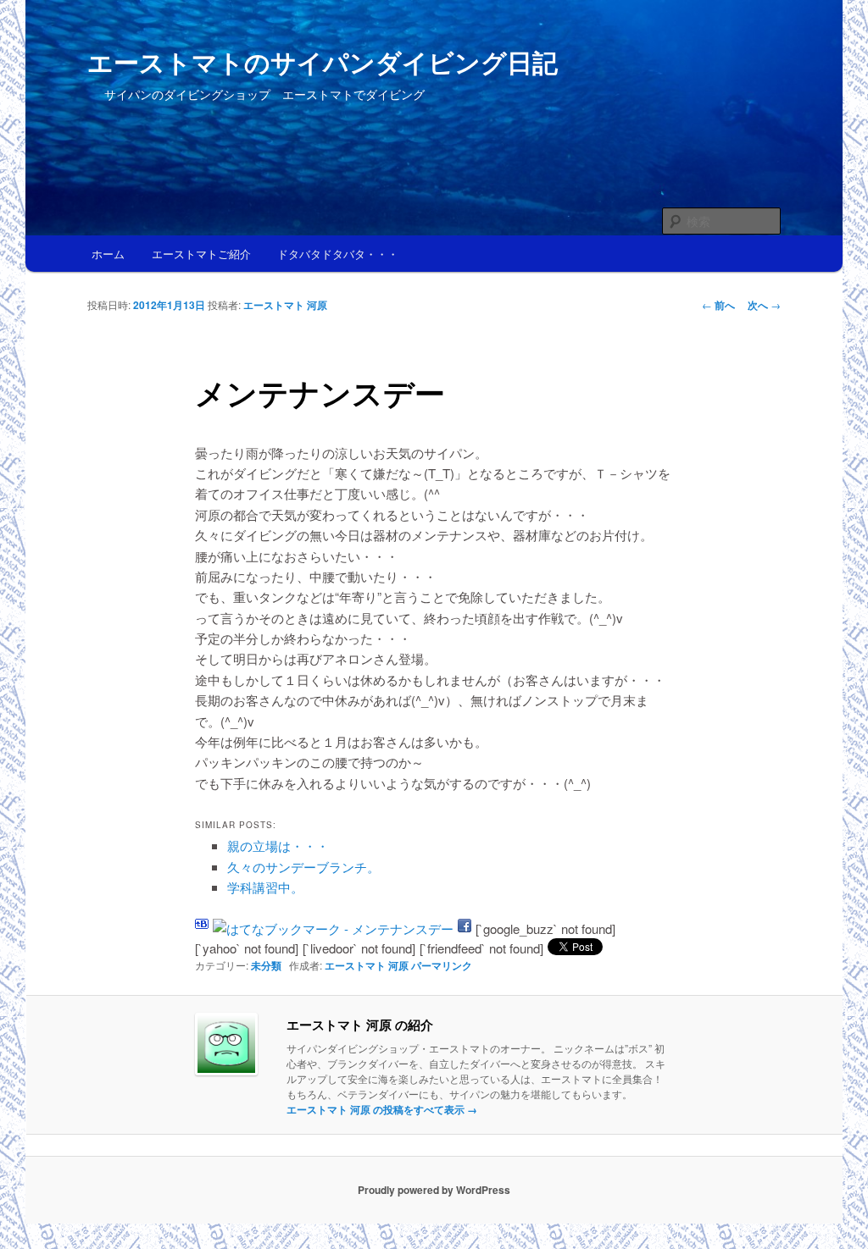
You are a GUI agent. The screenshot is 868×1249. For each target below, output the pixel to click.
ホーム (108, 254)
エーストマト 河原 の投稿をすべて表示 (382, 1109)
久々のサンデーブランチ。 (303, 867)
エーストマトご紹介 (201, 254)
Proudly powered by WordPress (434, 1189)
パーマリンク (441, 965)
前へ (718, 304)
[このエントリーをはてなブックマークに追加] (202, 928)
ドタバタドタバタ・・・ (337, 254)
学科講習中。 (265, 887)
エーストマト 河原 (285, 304)
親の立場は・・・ (278, 845)
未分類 (266, 965)
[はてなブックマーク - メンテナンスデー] (333, 928)
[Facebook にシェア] (464, 928)
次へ (764, 304)
